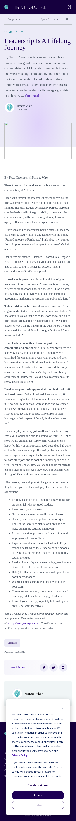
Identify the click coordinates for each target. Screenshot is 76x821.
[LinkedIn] (63, 667)
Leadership (12, 643)
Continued (32, 95)
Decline (38, 805)
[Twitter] (53, 667)
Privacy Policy (19, 755)
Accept (38, 795)
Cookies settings (38, 785)
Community (13, 31)
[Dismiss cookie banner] (63, 707)
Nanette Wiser (24, 105)
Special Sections (48, 19)
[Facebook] (44, 667)
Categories (12, 19)
